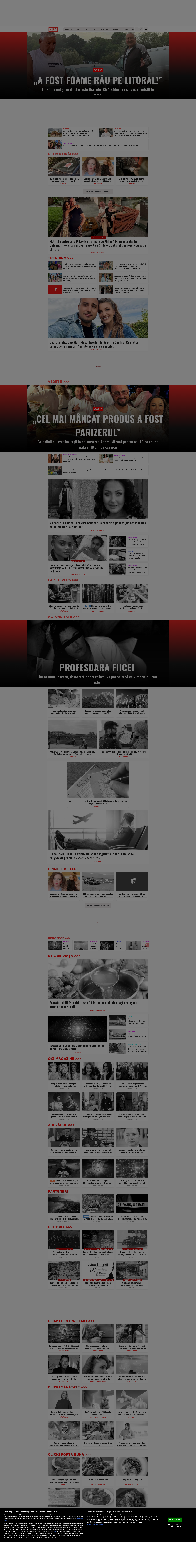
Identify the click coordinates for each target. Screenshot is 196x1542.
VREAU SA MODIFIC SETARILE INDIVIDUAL (175, 1526)
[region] (98, 1525)
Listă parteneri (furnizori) (95, 1524)
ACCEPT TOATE (175, 1520)
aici (54, 1531)
